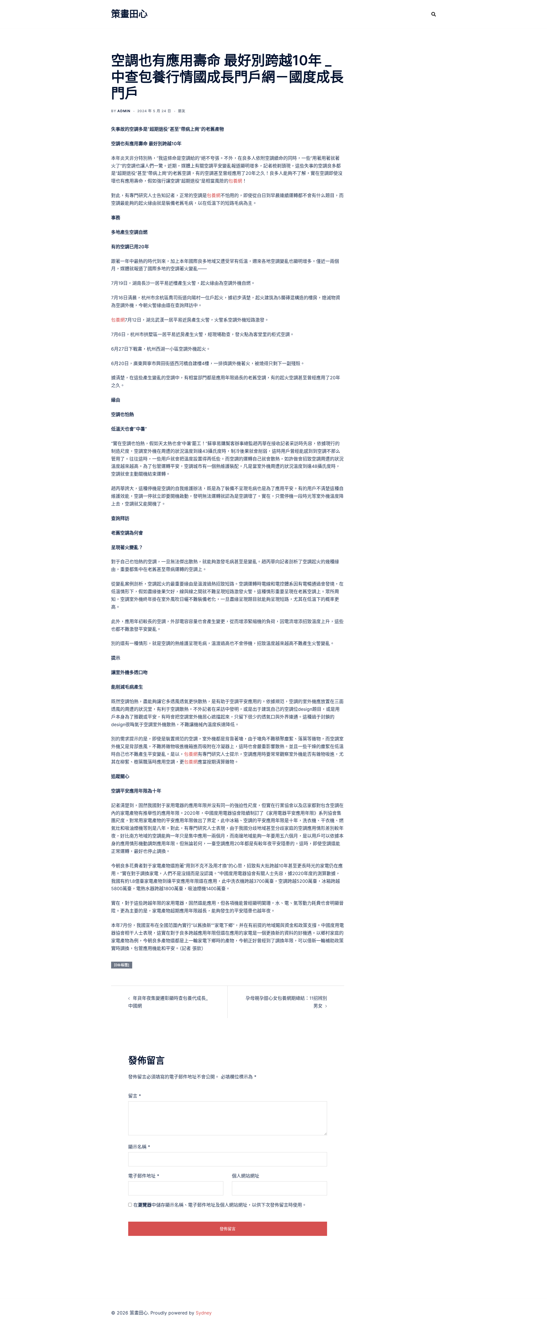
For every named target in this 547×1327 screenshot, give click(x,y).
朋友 (181, 111)
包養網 (235, 181)
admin (123, 111)
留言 (134, 1096)
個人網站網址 (245, 1176)
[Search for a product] (433, 14)
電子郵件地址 (143, 1176)
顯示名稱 (139, 1147)
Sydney (204, 1313)
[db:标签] (121, 965)
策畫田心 (129, 13)
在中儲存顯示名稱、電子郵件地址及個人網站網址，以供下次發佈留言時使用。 (220, 1205)
